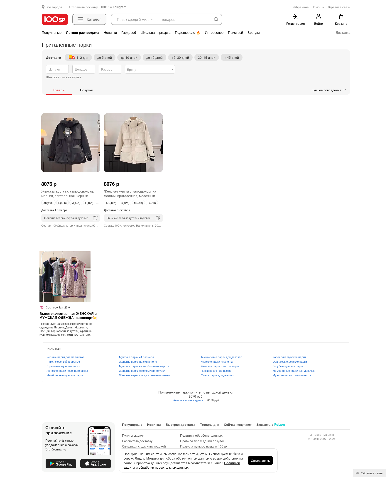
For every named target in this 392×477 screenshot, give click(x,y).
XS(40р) (48, 203)
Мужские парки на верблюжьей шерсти (144, 366)
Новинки (110, 32)
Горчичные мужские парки (63, 366)
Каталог (94, 19)
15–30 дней (180, 57)
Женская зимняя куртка (188, 400)
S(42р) (62, 203)
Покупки (86, 90)
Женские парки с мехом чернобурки (142, 370)
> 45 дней (231, 57)
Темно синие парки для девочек (221, 357)
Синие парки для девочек (217, 375)
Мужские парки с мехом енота (292, 375)
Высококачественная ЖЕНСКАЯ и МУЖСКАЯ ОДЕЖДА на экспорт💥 (68, 315)
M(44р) (75, 203)
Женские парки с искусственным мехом (144, 375)
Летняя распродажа (82, 32)
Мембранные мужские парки (65, 375)
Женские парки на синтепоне (138, 361)
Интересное (214, 32)
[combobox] (150, 69)
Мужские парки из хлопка (217, 361)
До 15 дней (154, 57)
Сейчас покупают (238, 424)
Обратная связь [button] (338, 7)
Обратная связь (371, 473)
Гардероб (128, 32)
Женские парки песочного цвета (67, 370)
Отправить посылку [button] (83, 7)
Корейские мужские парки (289, 357)
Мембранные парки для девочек (293, 370)
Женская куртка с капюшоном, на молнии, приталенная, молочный (130, 193)
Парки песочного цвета (216, 370)
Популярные (51, 32)
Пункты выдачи (133, 435)
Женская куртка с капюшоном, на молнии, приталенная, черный (67, 193)
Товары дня (209, 424)
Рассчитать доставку (137, 440)
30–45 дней (206, 57)
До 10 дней (129, 57)
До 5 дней (104, 57)
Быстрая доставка (180, 424)
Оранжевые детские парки (290, 361)
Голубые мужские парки (288, 366)
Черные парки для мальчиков (65, 357)
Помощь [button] (317, 7)
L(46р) (89, 203)
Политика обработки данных (201, 435)
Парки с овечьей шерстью (63, 361)
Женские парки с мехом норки (220, 366)
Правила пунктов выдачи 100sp (203, 446)
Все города (54, 7)
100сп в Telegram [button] (113, 7)
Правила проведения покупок (202, 440)
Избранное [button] (300, 7)
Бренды (253, 32)
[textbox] (150, 69)
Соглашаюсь (260, 460)
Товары (59, 90)
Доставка (343, 32)
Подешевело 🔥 (187, 32)
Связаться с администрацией (144, 446)
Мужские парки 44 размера (136, 357)
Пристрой (235, 32)
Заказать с (270, 424)
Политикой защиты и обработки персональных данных (182, 465)
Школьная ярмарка (155, 32)
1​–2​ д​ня (82, 57)
